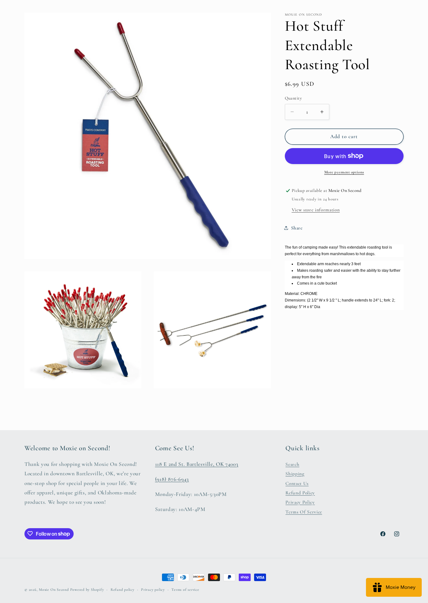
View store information (316, 209)
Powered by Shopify (87, 589)
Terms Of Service (303, 511)
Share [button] (297, 227)
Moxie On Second (54, 589)
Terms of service (185, 589)
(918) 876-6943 (172, 479)
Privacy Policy (300, 502)
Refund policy (122, 589)
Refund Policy (300, 492)
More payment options (344, 172)
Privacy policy (153, 589)
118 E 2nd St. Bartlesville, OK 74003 (196, 464)
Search (292, 464)
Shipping (294, 474)
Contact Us (297, 483)
